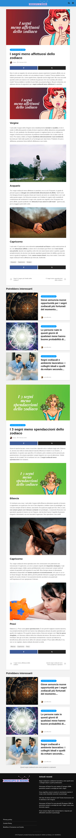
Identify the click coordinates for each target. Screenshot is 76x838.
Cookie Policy (7, 823)
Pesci (27, 646)
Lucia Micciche (47, 317)
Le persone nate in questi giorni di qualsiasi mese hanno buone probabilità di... (53, 335)
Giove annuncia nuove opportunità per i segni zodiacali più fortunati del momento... (54, 305)
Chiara (14, 62)
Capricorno (21, 262)
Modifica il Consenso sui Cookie (13, 827)
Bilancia (13, 646)
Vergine (29, 262)
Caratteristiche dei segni (18, 49)
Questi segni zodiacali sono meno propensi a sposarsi (38, 767)
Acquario (13, 262)
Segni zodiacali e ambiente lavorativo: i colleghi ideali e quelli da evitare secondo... (53, 364)
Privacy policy (7, 819)
